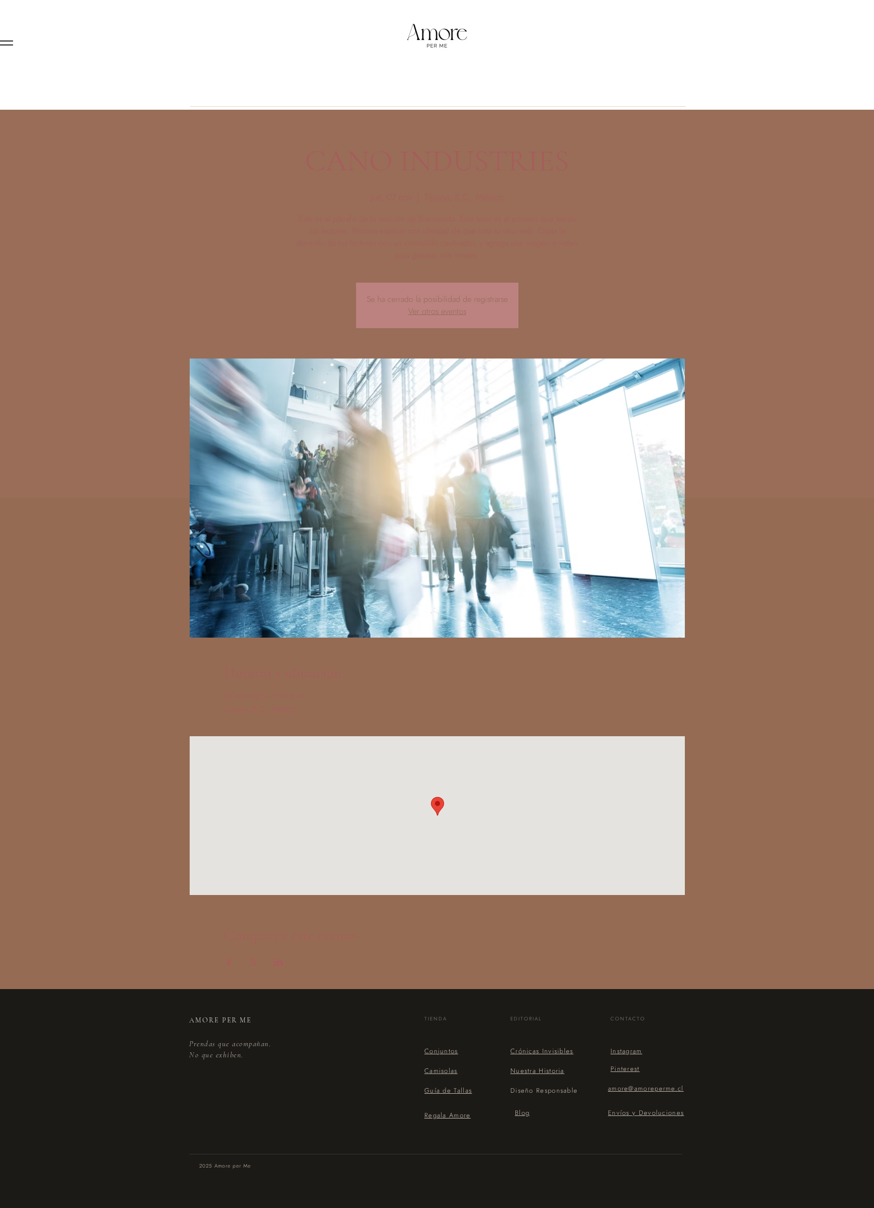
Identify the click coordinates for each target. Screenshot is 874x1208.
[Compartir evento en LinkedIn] (278, 962)
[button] (448, 1090)
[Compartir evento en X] (253, 962)
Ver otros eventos (437, 311)
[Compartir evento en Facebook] (229, 962)
